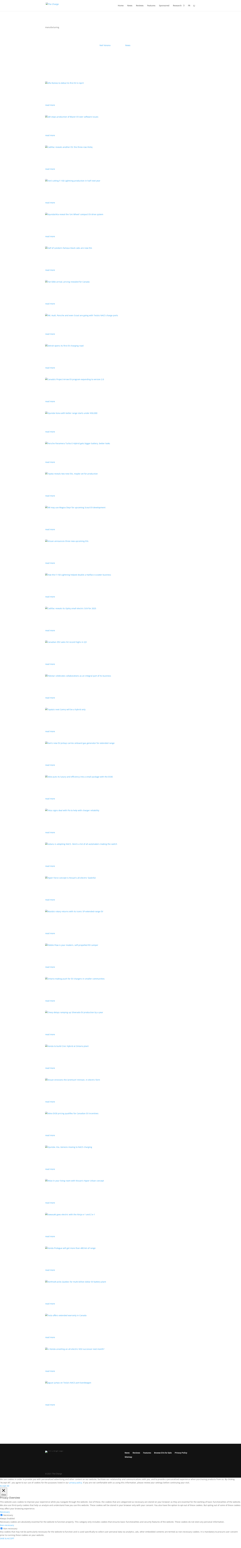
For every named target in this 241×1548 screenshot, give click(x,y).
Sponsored (164, 6)
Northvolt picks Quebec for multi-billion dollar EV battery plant (98, 1289)
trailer (72, 957)
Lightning (63, 193)
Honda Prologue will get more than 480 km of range (89, 1255)
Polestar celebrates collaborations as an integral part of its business (102, 683)
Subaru (78, 856)
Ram (62, 755)
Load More (55, 1417)
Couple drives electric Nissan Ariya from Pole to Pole (120, 40)
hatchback (67, 294)
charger (56, 358)
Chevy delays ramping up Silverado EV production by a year (95, 1020)
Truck (104, 587)
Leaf (70, 553)
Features (151, 6)
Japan (55, 1092)
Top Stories (56, 227)
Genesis (65, 1159)
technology (88, 227)
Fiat (60, 294)
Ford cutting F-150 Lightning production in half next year (93, 188)
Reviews (140, 6)
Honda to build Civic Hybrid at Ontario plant (82, 1053)
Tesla (75, 328)
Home (121, 6)
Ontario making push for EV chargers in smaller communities (96, 986)
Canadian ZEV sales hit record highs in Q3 (80, 649)
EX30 (91, 789)
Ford (81, 587)
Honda (83, 1058)
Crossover (68, 95)
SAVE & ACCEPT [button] (7, 1538)
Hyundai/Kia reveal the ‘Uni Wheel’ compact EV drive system (95, 222)
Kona (74, 425)
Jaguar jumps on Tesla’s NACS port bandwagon (84, 1390)
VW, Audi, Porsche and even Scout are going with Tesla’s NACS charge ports (108, 323)
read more (50, 105)
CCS (66, 856)
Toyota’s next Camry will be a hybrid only (79, 717)
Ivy (94, 991)
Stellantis (69, 755)
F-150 (55, 193)
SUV (71, 129)
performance (72, 1361)
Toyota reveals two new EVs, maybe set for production (91, 481)
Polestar (84, 688)
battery (76, 688)
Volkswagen (84, 328)
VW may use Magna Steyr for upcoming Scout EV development (98, 515)
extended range (60, 924)
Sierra (90, 1025)
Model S (76, 1328)
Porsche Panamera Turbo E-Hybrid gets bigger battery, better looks (102, 451)
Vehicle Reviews (64, 789)
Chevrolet (64, 129)
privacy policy (75, 1482)
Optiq (63, 621)
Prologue (64, 1260)
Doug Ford (86, 991)
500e (55, 294)
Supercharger (96, 1159)
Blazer (55, 129)
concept (56, 890)
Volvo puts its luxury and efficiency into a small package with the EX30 (104, 784)
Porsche (68, 328)
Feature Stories (52, 587)
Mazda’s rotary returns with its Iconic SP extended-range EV (95, 919)
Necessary (8, 1515)
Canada (56, 392)
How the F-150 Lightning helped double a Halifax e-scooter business (102, 582)
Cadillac (56, 159)
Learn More (120, 58)
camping (64, 957)
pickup (72, 193)
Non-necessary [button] (7, 1525)
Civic (66, 1058)
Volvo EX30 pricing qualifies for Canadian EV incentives (91, 1121)
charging (65, 358)
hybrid (56, 456)
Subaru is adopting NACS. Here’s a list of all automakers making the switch (108, 851)
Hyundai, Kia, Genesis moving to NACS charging (85, 1154)
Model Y (94, 1328)
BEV (75, 789)
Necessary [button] (5, 1512)
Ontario (99, 991)
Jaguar (62, 1395)
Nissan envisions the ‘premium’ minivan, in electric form (92, 1087)
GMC (65, 1025)
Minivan (83, 1092)
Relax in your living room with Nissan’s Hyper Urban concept (96, 1188)
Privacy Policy (181, 1453)
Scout (74, 520)
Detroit (73, 358)
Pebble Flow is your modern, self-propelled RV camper (91, 952)
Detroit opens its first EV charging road (78, 353)
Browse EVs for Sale (163, 1453)
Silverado (98, 1025)
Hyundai (74, 227)
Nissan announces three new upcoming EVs (82, 548)
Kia (80, 227)
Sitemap (128, 1457)
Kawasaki (57, 1227)
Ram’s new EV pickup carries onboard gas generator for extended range (106, 750)
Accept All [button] (4, 1485)
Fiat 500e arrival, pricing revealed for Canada (83, 289)
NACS (60, 328)
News (129, 6)
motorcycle (67, 1227)
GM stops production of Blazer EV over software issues (91, 124)
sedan (63, 722)
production (66, 392)
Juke (65, 553)
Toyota (71, 486)
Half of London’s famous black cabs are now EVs (85, 255)
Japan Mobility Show (70, 890)
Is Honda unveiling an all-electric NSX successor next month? (96, 1356)
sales (68, 654)
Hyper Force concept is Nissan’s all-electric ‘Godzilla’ (88, 885)
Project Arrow (78, 392)
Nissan (76, 553)
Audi (55, 328)
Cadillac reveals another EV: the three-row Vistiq (86, 154)
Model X (85, 1328)
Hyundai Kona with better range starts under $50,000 (90, 420)
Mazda (71, 924)
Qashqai (96, 553)
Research (177, 6)
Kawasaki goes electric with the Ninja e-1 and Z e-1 (88, 1222)
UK (54, 260)
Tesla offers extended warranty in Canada (80, 1323)
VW (95, 520)
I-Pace (55, 1395)
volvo (101, 789)
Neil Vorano (105, 45)
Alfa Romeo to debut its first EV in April (78, 90)
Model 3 (68, 1328)
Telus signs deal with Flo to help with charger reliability (91, 818)
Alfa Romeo (58, 95)
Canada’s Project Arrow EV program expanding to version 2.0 (96, 387)
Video (65, 227)
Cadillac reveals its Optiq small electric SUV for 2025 (89, 616)
